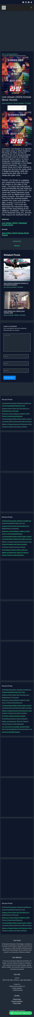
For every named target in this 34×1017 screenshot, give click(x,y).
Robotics (16, 315)
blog (5, 287)
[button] (31, 7)
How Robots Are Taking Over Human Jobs (14, 312)
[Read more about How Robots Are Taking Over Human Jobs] (17, 300)
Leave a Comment (7, 103)
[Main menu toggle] (4, 8)
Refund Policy (17, 999)
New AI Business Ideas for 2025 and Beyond (14, 550)
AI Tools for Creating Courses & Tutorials (13, 547)
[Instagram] (28, 2)
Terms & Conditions (17, 1001)
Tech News (20, 287)
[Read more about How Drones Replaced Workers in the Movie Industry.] (17, 269)
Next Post (17, 245)
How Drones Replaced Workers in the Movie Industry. (16, 284)
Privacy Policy (17, 1003)
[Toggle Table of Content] (23, 107)
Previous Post (17, 241)
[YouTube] (26, 2)
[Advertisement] (17, 28)
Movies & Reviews (19, 103)
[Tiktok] (31, 2)
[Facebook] (23, 2)
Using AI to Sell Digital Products (11, 732)
